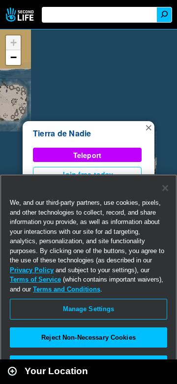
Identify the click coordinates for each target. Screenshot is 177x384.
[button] (148, 127)
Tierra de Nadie (62, 133)
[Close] (165, 188)
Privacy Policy (32, 270)
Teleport (87, 155)
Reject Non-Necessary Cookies (88, 337)
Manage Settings (89, 309)
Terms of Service (35, 279)
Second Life (21, 14)
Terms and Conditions (66, 289)
